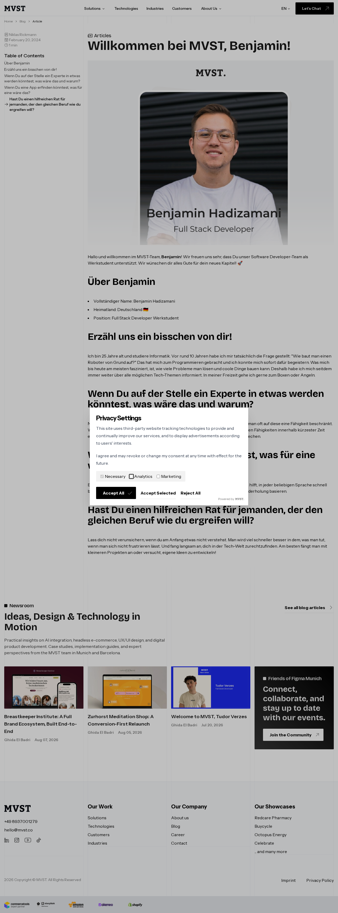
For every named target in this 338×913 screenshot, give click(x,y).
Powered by (226, 499)
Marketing (171, 476)
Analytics (143, 476)
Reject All (190, 493)
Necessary (115, 476)
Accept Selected (158, 493)
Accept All (113, 493)
